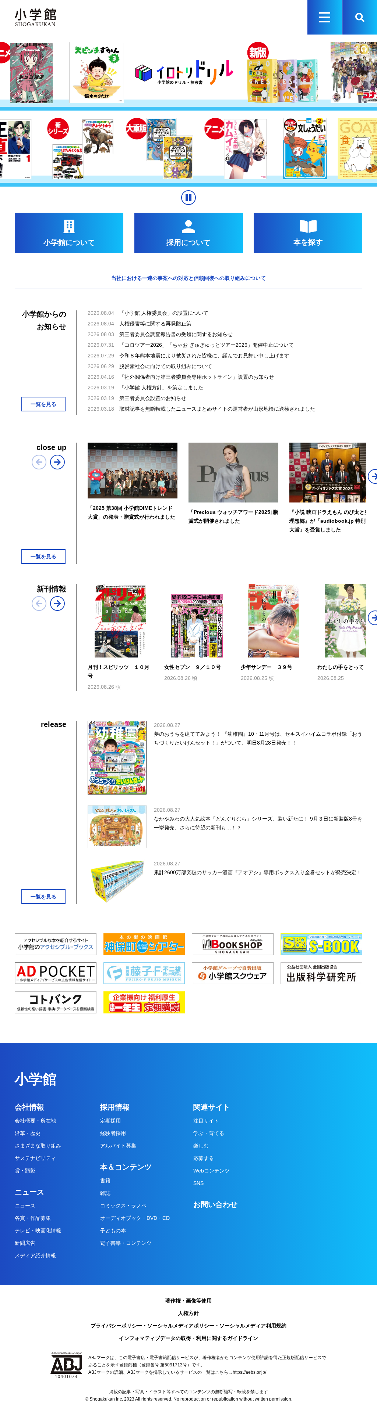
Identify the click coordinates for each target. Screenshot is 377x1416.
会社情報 (29, 1107)
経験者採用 (113, 1133)
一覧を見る (43, 404)
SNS (198, 1183)
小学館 (36, 1079)
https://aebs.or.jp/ (249, 1372)
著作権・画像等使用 (188, 1301)
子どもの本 (113, 1230)
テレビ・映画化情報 (38, 1230)
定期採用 (110, 1121)
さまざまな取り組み (38, 1146)
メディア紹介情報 (35, 1255)
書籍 (105, 1180)
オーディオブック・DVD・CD (135, 1218)
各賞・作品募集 (33, 1218)
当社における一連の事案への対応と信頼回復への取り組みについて (188, 278)
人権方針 (188, 1313)
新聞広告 (25, 1243)
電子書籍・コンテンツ (126, 1243)
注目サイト (206, 1121)
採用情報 (115, 1107)
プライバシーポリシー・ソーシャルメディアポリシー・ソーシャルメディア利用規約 (188, 1326)
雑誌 (105, 1193)
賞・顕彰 (25, 1171)
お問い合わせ (215, 1204)
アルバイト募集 (118, 1146)
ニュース (29, 1192)
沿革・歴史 (27, 1133)
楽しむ (201, 1146)
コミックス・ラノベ (123, 1205)
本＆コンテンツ (126, 1167)
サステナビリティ (35, 1158)
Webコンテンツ (211, 1171)
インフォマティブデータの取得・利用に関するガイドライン (188, 1338)
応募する (203, 1158)
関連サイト (211, 1107)
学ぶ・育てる (208, 1133)
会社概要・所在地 (35, 1121)
